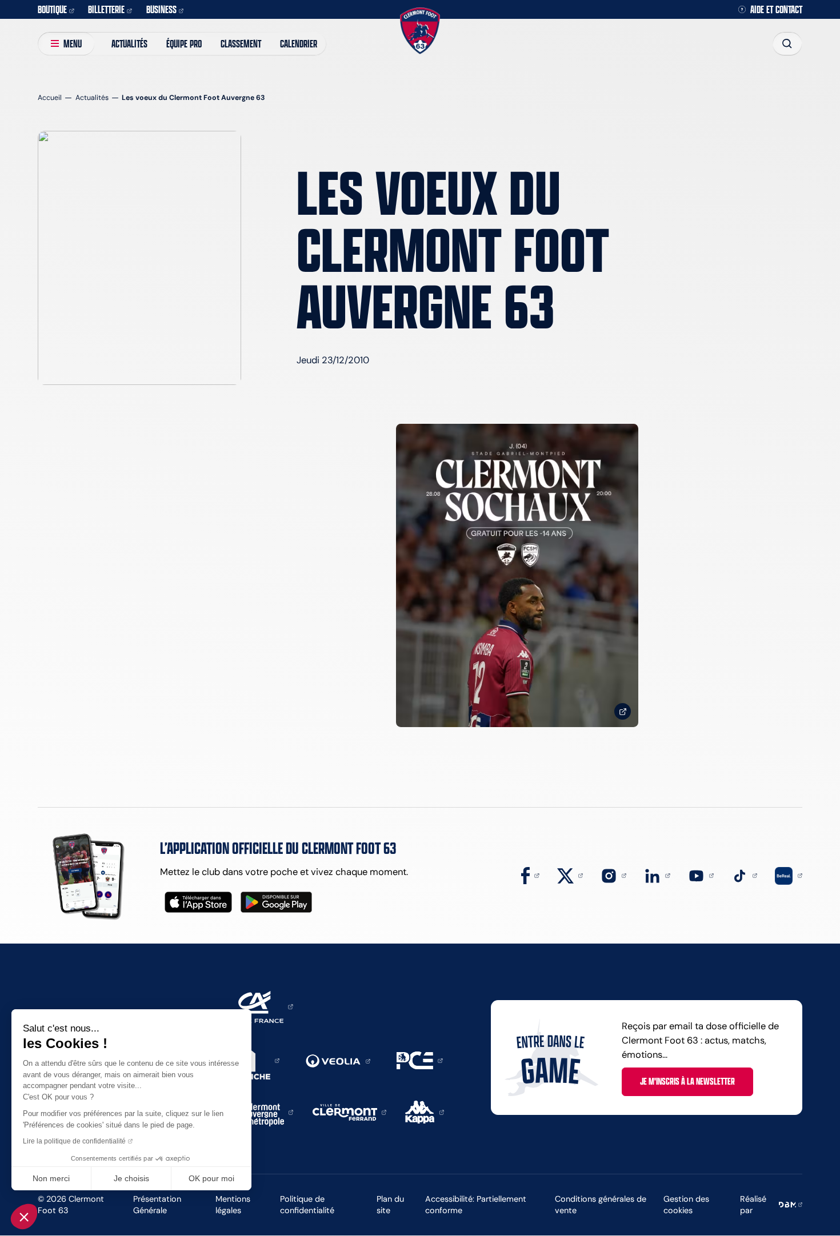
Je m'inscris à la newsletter (687, 1081)
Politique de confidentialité (307, 1205)
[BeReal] (788, 874)
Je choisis (131, 1178)
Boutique (52, 9)
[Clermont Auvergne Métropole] (266, 1111)
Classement (241, 43)
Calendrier (298, 43)
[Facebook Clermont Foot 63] (530, 874)
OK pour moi (211, 1178)
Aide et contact (776, 9)
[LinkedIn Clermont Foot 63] (657, 874)
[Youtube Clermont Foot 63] (701, 874)
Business (161, 9)
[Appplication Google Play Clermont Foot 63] (276, 902)
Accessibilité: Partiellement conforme (475, 1205)
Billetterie (106, 9)
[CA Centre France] (258, 1006)
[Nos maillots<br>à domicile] (517, 575)
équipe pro (184, 43)
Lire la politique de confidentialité (74, 1141)
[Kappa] (424, 1111)
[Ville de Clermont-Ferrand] (349, 1111)
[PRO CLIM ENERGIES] (419, 1059)
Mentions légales (232, 1205)
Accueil (50, 97)
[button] (24, 1216)
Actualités (129, 43)
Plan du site (390, 1205)
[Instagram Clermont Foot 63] (613, 874)
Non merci (51, 1178)
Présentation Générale (157, 1205)
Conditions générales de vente (600, 1205)
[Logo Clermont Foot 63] (419, 30)
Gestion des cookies (686, 1205)
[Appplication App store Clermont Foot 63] (198, 902)
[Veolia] (338, 1060)
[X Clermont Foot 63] (570, 874)
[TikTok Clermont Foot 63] (744, 874)
